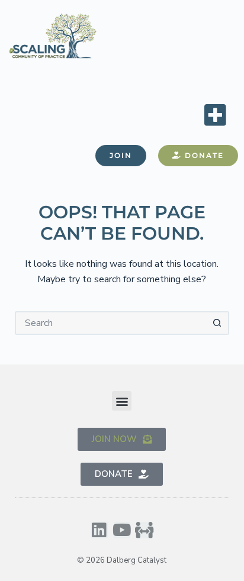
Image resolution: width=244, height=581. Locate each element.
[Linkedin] (99, 530)
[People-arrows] (144, 530)
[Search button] (217, 323)
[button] (215, 114)
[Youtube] (122, 530)
